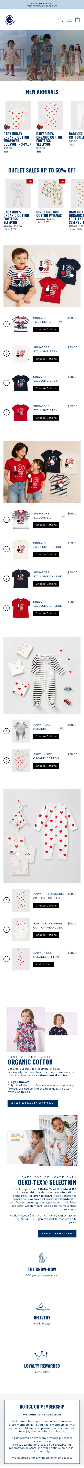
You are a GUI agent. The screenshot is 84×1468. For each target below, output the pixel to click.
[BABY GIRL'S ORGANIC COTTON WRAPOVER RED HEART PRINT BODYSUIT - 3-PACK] (21, 929)
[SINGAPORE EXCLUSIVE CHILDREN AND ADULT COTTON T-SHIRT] (21, 519)
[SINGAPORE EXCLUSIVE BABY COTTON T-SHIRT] (21, 324)
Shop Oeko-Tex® (57, 1233)
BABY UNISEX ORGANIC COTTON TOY (46, 956)
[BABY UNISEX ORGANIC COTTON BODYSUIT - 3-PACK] (21, 760)
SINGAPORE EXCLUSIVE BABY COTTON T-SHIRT (45, 351)
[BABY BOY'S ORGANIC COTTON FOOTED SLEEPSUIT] (21, 731)
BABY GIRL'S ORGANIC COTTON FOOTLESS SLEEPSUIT (48, 897)
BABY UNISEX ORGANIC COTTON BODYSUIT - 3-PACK (47, 758)
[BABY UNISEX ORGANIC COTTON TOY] (21, 959)
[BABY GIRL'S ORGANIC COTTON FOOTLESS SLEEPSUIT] (21, 900)
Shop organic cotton (32, 1103)
